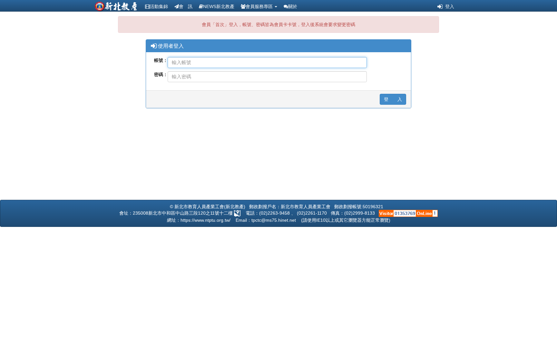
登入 (448, 6)
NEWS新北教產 (218, 6)
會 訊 (185, 6)
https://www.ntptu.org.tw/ (205, 220)
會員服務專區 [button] (260, 6)
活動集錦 (159, 6)
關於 (292, 6)
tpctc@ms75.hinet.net (273, 220)
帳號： (161, 60)
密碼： (161, 74)
